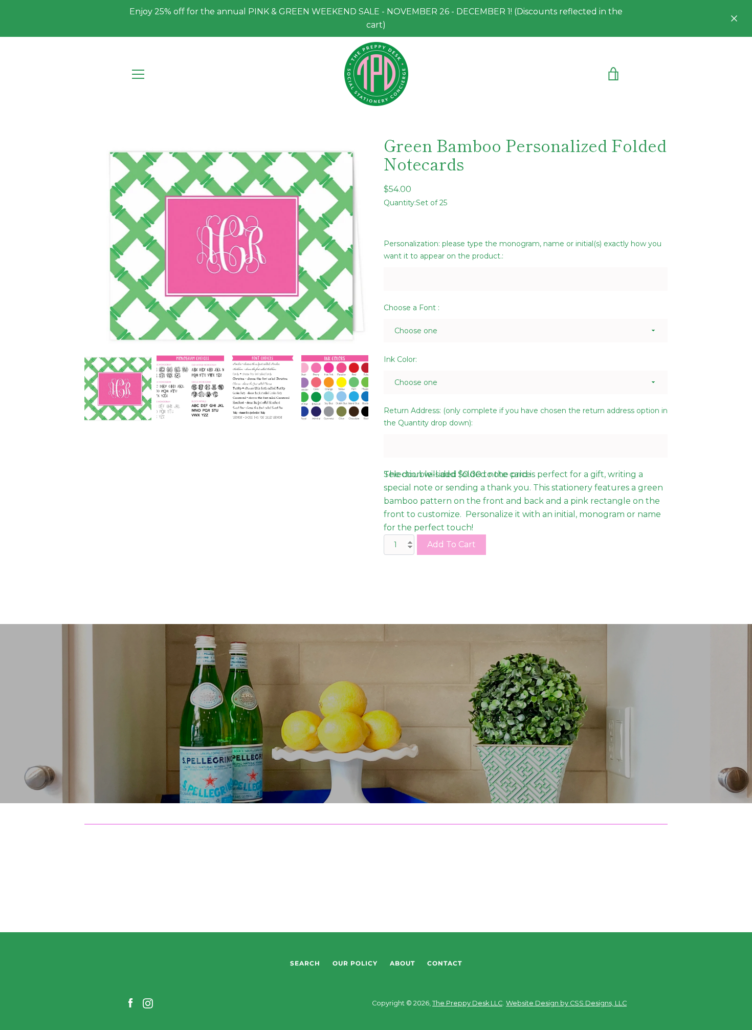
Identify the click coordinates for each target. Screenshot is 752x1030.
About (402, 963)
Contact (444, 963)
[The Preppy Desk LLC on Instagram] (148, 1002)
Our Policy (355, 963)
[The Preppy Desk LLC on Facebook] (130, 1002)
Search (305, 963)
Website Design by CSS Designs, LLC (566, 1003)
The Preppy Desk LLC (467, 1003)
